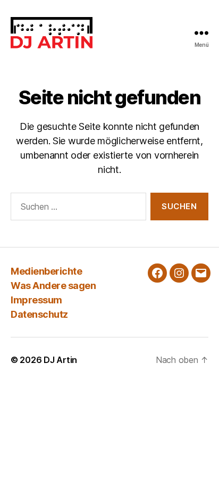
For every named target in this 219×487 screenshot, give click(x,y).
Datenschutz (39, 314)
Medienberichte (46, 271)
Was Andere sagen (53, 285)
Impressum (36, 300)
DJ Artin (60, 359)
